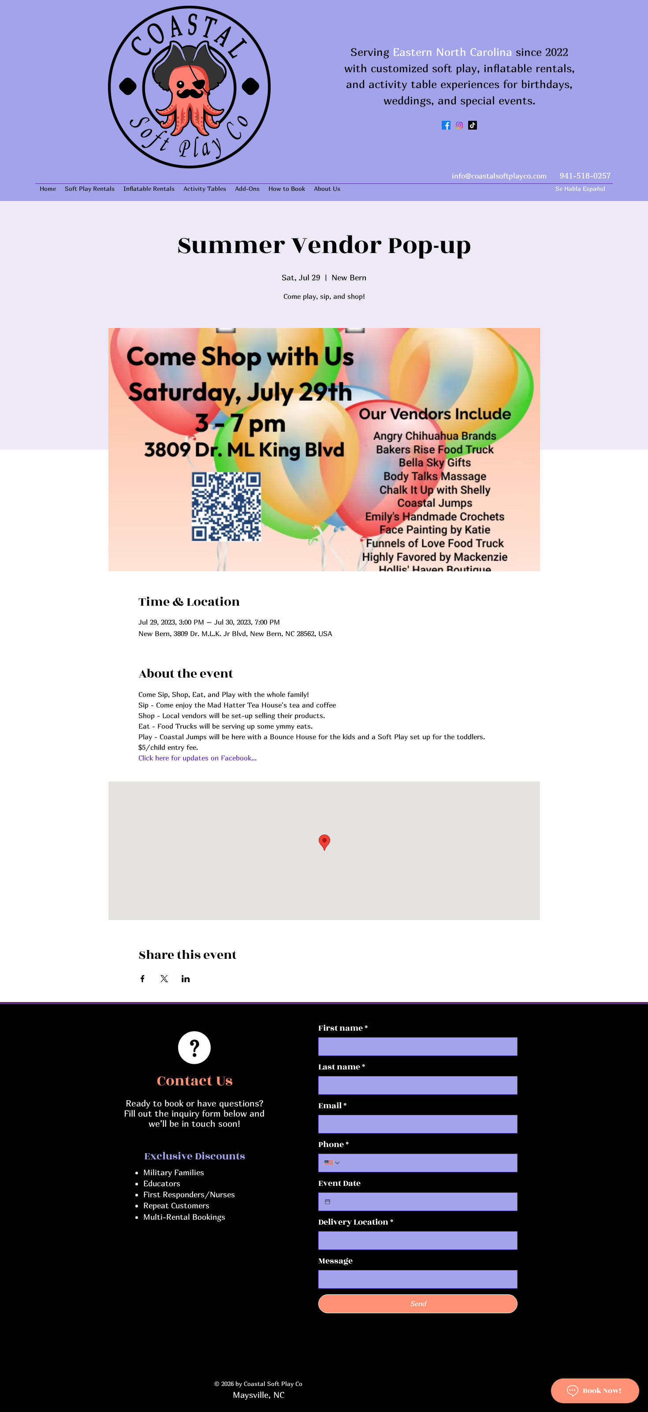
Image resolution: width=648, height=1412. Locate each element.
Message (335, 1261)
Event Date (339, 1183)
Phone (333, 1144)
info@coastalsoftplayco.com (499, 175)
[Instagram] (459, 125)
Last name (341, 1067)
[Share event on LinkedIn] (186, 978)
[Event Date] (327, 1201)
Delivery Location (355, 1222)
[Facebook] (446, 125)
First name (343, 1028)
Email (332, 1105)
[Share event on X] (164, 978)
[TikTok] (472, 125)
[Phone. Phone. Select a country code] (332, 1162)
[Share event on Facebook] (142, 978)
